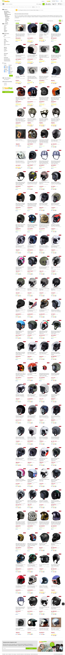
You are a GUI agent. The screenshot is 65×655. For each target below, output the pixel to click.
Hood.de (6, 1)
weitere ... (29, 35)
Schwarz (55, 397)
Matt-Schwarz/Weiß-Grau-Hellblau (32, 503)
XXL (33, 34)
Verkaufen (43, 1)
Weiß (42, 481)
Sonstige (6, 22)
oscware (5, 83)
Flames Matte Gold (32, 58)
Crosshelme (7, 17)
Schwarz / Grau (56, 269)
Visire (6, 21)
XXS (32, 164)
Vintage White (32, 57)
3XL (34, 164)
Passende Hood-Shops (8, 81)
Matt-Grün (55, 375)
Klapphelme (7, 20)
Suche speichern (17, 20)
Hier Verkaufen (6, 79)
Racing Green (20, 57)
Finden (11, 75)
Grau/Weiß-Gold (32, 587)
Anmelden (31, 648)
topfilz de (5, 84)
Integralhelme (7, 18)
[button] (62, 1)
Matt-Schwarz (20, 417)
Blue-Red (34, 439)
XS (30, 34)
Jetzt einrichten (7, 92)
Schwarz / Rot (53, 270)
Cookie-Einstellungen (27, 654)
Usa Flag (31, 439)
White (28, 440)
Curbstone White (21, 58)
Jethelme (6, 19)
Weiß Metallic (44, 396)
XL (31, 34)
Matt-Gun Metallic (33, 417)
